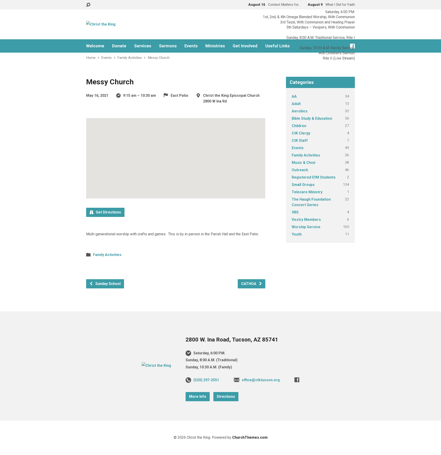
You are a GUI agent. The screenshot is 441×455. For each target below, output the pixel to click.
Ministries (215, 46)
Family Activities (129, 58)
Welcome (95, 46)
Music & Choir (304, 162)
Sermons (168, 46)
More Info (197, 396)
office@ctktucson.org (261, 380)
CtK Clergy (301, 133)
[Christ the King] (156, 365)
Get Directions (108, 212)
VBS (295, 212)
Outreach (300, 170)
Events (191, 46)
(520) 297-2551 (206, 380)
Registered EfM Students (314, 177)
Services (142, 46)
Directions (226, 396)
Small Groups (303, 184)
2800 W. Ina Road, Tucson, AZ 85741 (232, 339)
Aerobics (300, 111)
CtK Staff (300, 140)
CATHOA (249, 284)
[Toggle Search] (88, 5)
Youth (297, 234)
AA (294, 96)
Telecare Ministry (307, 192)
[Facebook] (296, 379)
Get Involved (245, 46)
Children (299, 126)
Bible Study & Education (312, 118)
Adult (296, 104)
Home (91, 58)
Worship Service (306, 227)
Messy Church (159, 58)
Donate (119, 46)
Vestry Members (306, 219)
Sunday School (107, 284)
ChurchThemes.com (250, 437)
